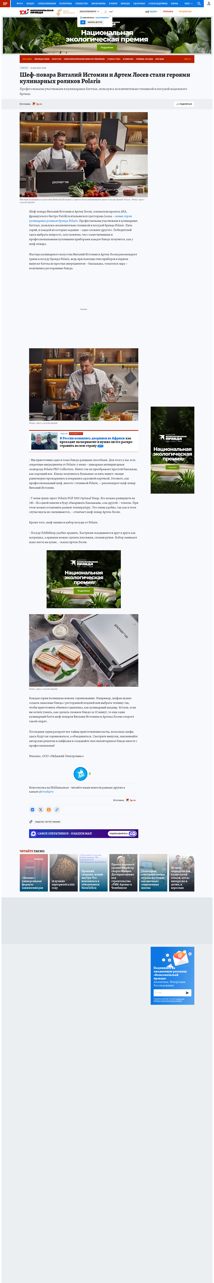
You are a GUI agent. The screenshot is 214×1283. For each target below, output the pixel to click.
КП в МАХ (159, 59)
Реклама (168, 11)
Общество (81, 3)
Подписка (185, 11)
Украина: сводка (144, 59)
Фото (20, 3)
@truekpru (46, 791)
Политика (65, 3)
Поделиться (185, 104)
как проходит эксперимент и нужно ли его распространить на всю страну (96, 442)
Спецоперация (47, 3)
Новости (56, 59)
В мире (113, 3)
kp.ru (39, 104)
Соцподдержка (157, 3)
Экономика (98, 3)
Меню (5, 3)
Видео (30, 3)
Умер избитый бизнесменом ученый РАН (84, 59)
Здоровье (139, 3)
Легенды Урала (42, 59)
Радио (153, 11)
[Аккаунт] (209, 3)
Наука (174, 3)
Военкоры (128, 59)
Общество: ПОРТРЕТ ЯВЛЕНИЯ (47, 822)
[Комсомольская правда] (36, 12)
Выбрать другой (95, 22)
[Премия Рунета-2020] (64, 11)
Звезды (125, 3)
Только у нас (113, 59)
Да (83, 22)
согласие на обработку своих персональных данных (169, 1000)
